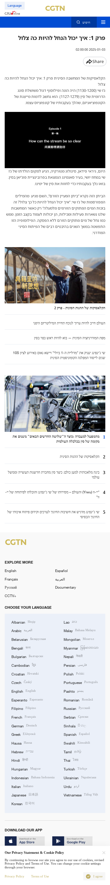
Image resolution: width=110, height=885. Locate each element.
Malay (80, 630)
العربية (60, 579)
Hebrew (22, 751)
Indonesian (33, 777)
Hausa (21, 742)
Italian (22, 786)
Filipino (23, 708)
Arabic (21, 630)
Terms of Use (40, 876)
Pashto (74, 691)
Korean (23, 803)
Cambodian (23, 665)
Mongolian (79, 639)
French (23, 716)
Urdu (71, 786)
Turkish (75, 768)
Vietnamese (81, 794)
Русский (11, 587)
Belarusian (28, 639)
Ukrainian (80, 777)
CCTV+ (10, 595)
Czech (21, 682)
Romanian (78, 699)
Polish (74, 673)
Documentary (65, 587)
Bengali (21, 647)
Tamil (72, 751)
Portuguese (81, 682)
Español (61, 570)
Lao (70, 621)
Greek (23, 734)
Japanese (24, 794)
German (24, 725)
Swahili (77, 742)
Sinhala (75, 725)
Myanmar (81, 647)
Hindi (19, 760)
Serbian (76, 716)
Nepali (73, 656)
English (10, 570)
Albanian (23, 621)
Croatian (25, 673)
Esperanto (27, 699)
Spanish (77, 734)
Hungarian (26, 768)
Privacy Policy (14, 876)
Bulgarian (27, 656)
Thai (71, 760)
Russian (77, 708)
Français (11, 579)
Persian (75, 665)
